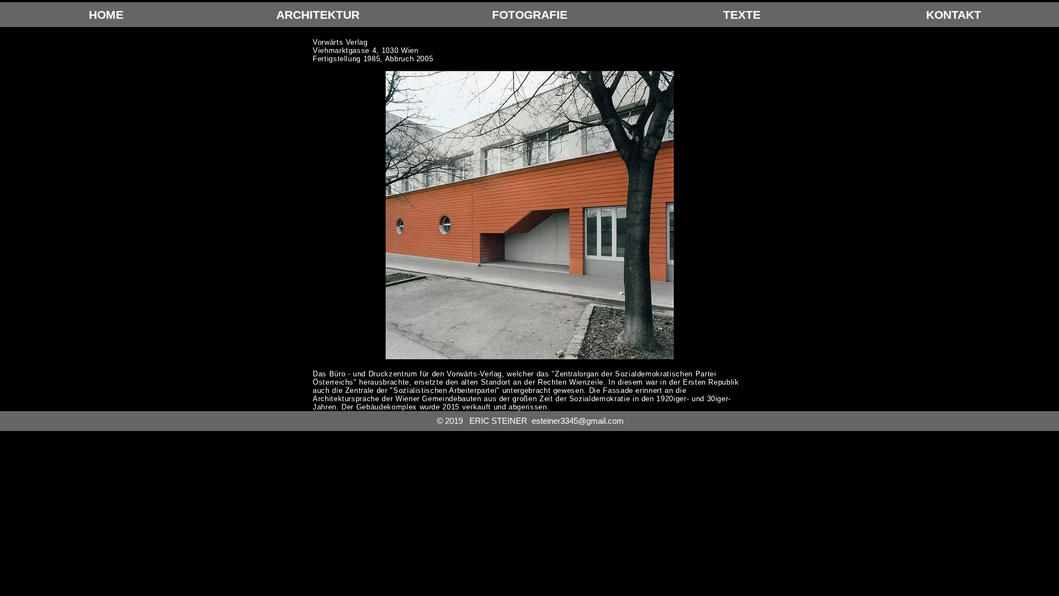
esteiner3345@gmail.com (578, 420)
